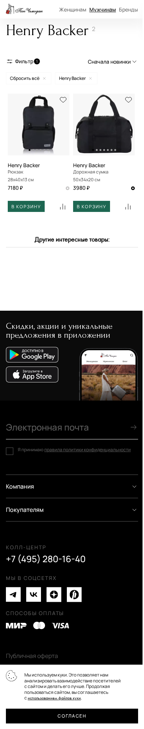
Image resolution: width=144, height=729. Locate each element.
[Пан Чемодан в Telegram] (13, 594)
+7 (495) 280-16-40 (46, 558)
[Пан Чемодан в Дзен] (54, 594)
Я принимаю (74, 450)
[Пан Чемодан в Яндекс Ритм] (74, 594)
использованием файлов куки (54, 698)
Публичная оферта (32, 656)
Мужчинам (102, 9)
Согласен (72, 716)
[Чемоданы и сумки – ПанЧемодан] (24, 9)
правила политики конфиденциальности (87, 449)
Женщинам (72, 9)
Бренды (128, 9)
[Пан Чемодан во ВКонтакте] (33, 594)
